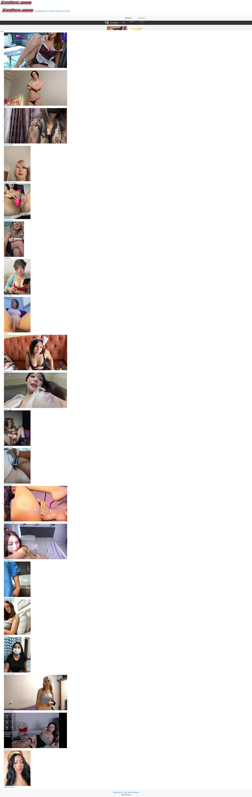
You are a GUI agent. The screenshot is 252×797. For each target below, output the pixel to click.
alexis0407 (8, 69)
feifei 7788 (8, 296)
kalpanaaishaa (9, 598)
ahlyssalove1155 (10, 182)
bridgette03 (8, 447)
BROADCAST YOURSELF (47, 11)
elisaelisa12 (8, 485)
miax (5, 334)
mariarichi (7, 258)
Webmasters (117, 792)
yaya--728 (8, 409)
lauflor (6, 636)
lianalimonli (8, 371)
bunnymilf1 (8, 749)
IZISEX (36, 11)
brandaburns (8, 560)
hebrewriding (9, 711)
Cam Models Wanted (131, 792)
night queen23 (9, 674)
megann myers (9, 523)
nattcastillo (8, 220)
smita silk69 (8, 145)
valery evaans (9, 787)
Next (2, 31)
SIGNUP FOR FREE (63, 11)
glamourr (7, 107)
